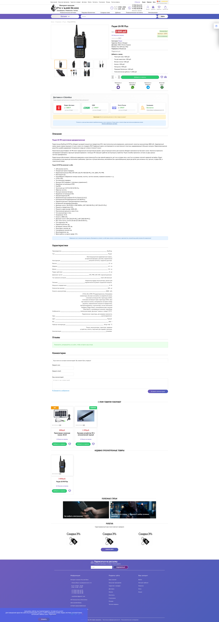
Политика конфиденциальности (111, 619)
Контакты (112, 595)
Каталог (64, 16)
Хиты (154, 2)
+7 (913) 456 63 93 (77, 590)
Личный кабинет (143, 582)
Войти (140, 579)
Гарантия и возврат (115, 586)
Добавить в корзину (140, 77)
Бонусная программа (115, 582)
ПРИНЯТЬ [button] (44, 619)
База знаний (112, 579)
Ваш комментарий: (58, 377)
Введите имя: (56, 365)
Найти (163, 16)
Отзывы (111, 601)
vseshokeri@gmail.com (78, 596)
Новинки (149, 2)
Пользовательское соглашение (129, 619)
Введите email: (56, 371)
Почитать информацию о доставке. (109, 123)
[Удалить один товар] (113, 77)
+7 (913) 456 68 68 (77, 591)
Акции (144, 2)
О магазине (112, 598)
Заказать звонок (137, 10)
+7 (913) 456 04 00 (77, 593)
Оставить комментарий (158, 391)
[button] (161, 77)
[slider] (115, 38)
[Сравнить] (165, 77)
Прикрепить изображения (61, 390)
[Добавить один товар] (119, 77)
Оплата (111, 592)
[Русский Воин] (65, 8)
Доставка (111, 589)
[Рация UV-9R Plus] (62, 464)
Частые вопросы (113, 604)
